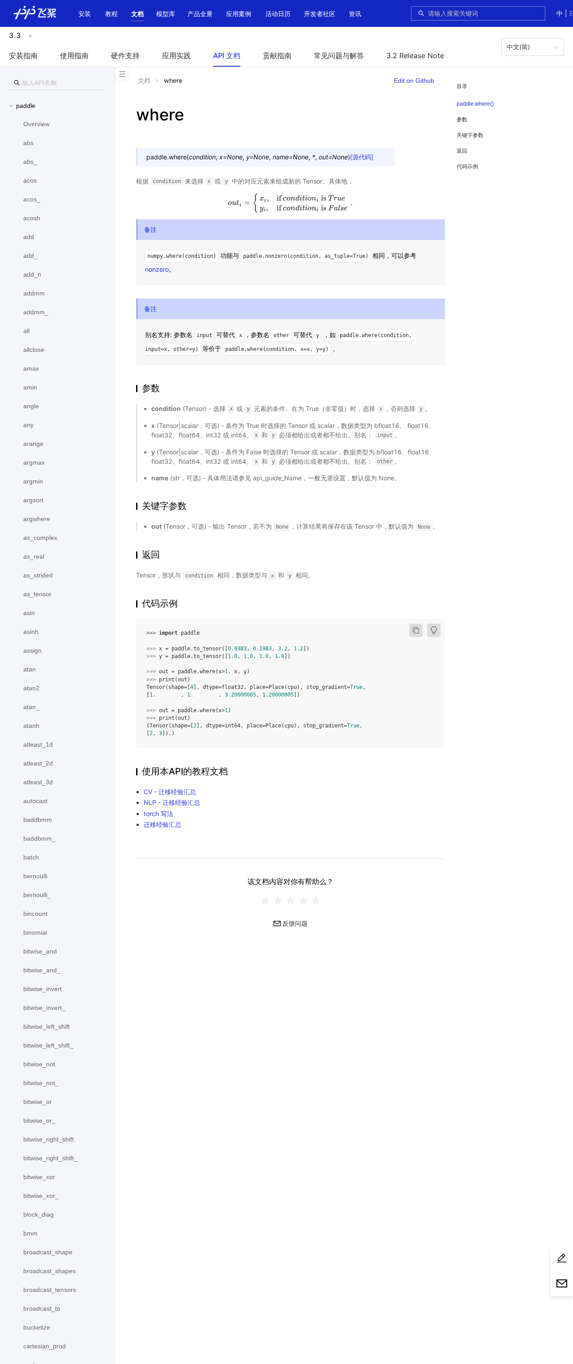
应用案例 (238, 13)
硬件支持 (125, 55)
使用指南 (74, 55)
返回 (462, 150)
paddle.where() (475, 104)
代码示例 (467, 166)
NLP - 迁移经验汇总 (172, 802)
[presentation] (290, 202)
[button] (137, 14)
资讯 (355, 13)
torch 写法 (158, 813)
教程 (111, 13)
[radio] (265, 900)
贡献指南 (277, 55)
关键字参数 (470, 135)
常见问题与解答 (339, 55)
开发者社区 (319, 13)
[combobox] (484, 13)
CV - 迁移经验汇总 (170, 791)
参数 (462, 119)
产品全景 (200, 13)
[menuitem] (84, 14)
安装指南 (23, 55)
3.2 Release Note (415, 55)
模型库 (165, 13)
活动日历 (278, 13)
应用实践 (176, 55)
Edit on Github (414, 80)
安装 (84, 13)
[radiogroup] (290, 900)
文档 (137, 13)
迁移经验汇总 (162, 824)
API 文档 (226, 55)
